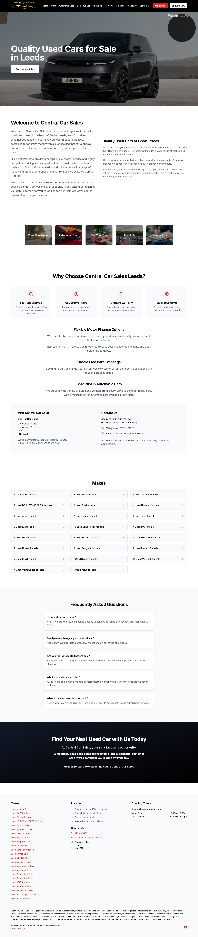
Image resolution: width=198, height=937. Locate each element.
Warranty (132, 5)
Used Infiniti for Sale (20, 833)
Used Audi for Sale (20, 809)
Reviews (109, 5)
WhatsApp (160, 5)
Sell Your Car (83, 5)
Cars (53, 5)
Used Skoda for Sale (21, 886)
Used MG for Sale (19, 854)
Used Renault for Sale (21, 878)
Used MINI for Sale (20, 858)
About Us (97, 5)
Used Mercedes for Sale (22, 866)
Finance (120, 5)
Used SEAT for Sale (20, 882)
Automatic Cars (66, 5)
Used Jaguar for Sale (21, 837)
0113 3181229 (81, 833)
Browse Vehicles (25, 69)
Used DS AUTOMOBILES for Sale (26, 821)
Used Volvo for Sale (20, 898)
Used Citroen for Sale (21, 817)
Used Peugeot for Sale (22, 874)
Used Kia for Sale (19, 845)
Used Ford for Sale (20, 825)
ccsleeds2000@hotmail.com (88, 837)
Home (45, 5)
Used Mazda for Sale (21, 862)
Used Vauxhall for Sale (22, 890)
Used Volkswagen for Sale (23, 894)
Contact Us (145, 5)
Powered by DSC (18, 929)
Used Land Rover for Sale (23, 849)
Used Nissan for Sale (21, 870)
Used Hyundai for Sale (21, 829)
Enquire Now (178, 5)
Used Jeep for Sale (20, 841)
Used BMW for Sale (20, 813)
